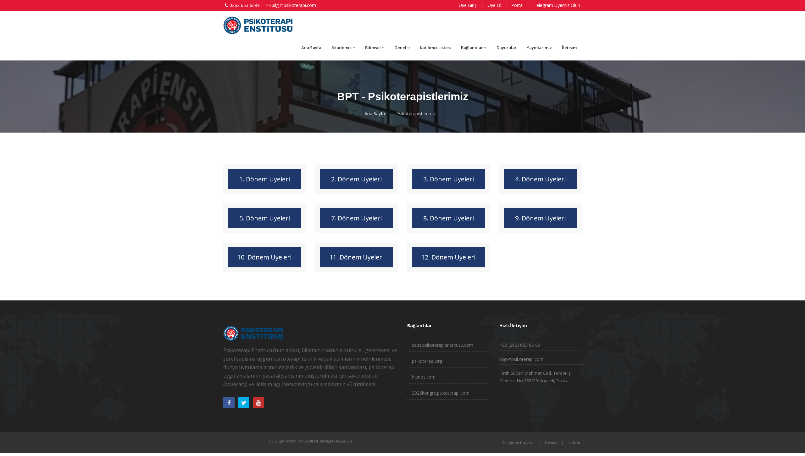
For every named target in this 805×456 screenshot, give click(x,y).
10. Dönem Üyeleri (264, 257)
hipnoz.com (424, 377)
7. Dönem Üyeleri (356, 218)
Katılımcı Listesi (435, 47)
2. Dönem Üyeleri (356, 179)
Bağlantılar (472, 47)
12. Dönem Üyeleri (448, 257)
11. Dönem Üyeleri (357, 257)
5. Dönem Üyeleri (264, 218)
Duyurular (507, 47)
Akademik (341, 47)
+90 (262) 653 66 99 (519, 345)
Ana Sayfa (311, 47)
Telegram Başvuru (518, 443)
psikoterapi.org (427, 361)
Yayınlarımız (539, 47)
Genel (400, 47)
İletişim (569, 47)
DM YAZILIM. (308, 441)
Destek (551, 443)
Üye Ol (494, 5)
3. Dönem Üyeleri (448, 179)
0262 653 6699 (245, 5)
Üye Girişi (468, 5)
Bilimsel (373, 47)
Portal (517, 5)
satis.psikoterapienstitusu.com (442, 345)
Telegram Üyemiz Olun (557, 5)
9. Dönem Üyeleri (540, 218)
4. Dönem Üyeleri (540, 179)
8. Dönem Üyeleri (448, 218)
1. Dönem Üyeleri (264, 179)
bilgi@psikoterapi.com (294, 5)
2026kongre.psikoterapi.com (440, 393)
